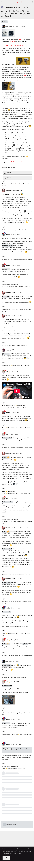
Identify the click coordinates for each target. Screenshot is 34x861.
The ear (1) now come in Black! (12, 45)
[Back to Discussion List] (1, 2)
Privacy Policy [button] (17, 853)
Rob (5, 457)
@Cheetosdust (7, 246)
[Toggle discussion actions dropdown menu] (32, 2)
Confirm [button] (6, 858)
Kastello (7, 296)
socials (12, 42)
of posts (16, 2)
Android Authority (17, 162)
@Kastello (5, 354)
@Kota (25, 644)
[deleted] (7, 582)
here (20, 40)
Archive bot (8, 438)
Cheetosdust (8, 502)
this (24, 75)
